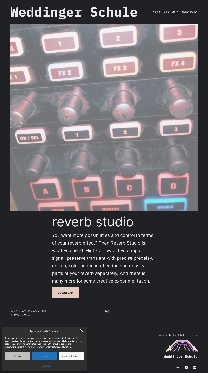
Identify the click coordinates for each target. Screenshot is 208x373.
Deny (44, 356)
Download (65, 292)
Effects (18, 315)
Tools (27, 315)
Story (174, 11)
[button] (82, 331)
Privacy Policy (44, 366)
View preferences (71, 356)
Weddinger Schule (74, 11)
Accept (17, 356)
